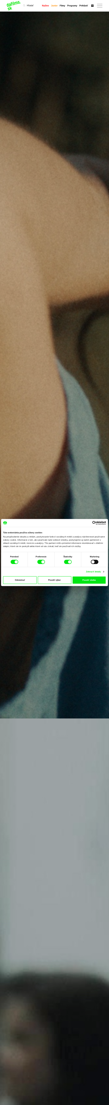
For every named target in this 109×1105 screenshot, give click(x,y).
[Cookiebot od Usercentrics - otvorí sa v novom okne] (94, 523)
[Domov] (14, 5)
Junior (54, 6)
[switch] (41, 562)
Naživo (45, 6)
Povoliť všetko (89, 580)
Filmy (62, 6)
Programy (72, 6)
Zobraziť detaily (93, 571)
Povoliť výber (54, 580)
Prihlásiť (83, 6)
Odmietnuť (20, 580)
